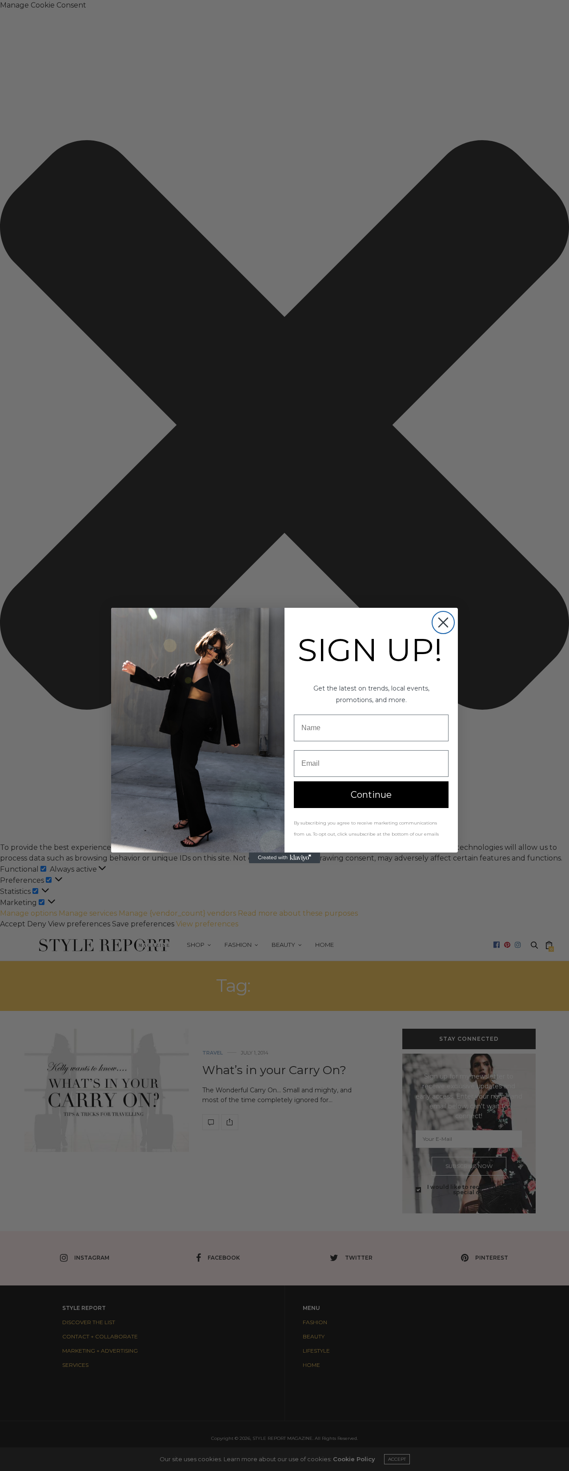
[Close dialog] (443, 622)
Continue (371, 794)
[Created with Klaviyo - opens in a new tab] (284, 858)
